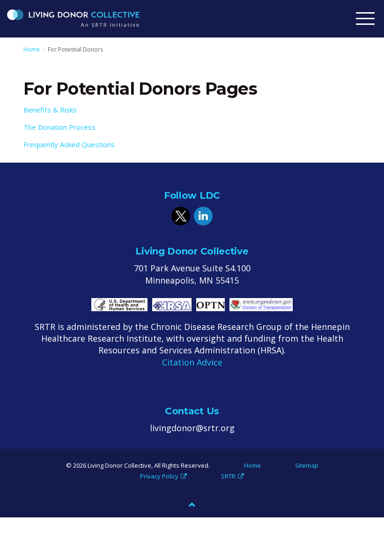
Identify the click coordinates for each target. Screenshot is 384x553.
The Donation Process (59, 127)
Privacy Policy (159, 476)
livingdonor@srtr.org (192, 427)
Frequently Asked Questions (69, 144)
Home (252, 465)
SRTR (228, 476)
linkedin (203, 216)
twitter (180, 216)
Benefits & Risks (50, 109)
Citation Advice (192, 362)
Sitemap (306, 465)
